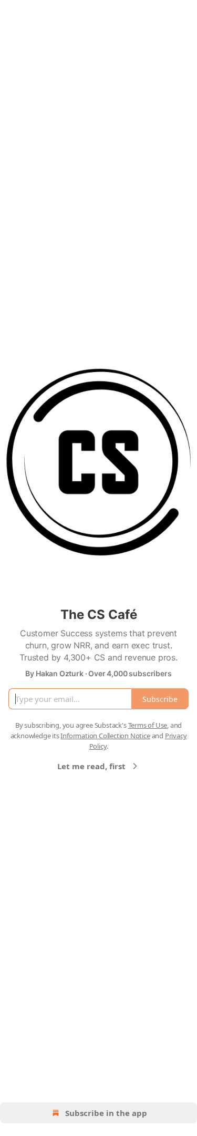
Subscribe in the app (106, 1113)
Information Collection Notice (105, 735)
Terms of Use (148, 725)
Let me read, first (91, 766)
